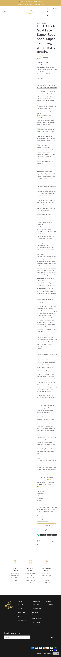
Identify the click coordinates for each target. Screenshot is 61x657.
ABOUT (20, 616)
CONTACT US (22, 620)
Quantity (39, 516)
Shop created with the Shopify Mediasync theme (47, 653)
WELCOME (21, 604)
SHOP (20, 608)
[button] (51, 8)
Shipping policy (36, 618)
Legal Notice (35, 604)
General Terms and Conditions (36, 623)
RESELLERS (21, 612)
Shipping (45, 56)
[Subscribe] (28, 637)
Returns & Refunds (35, 613)
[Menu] (5, 12)
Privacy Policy (36, 608)
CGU (33, 628)
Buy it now (47, 530)
